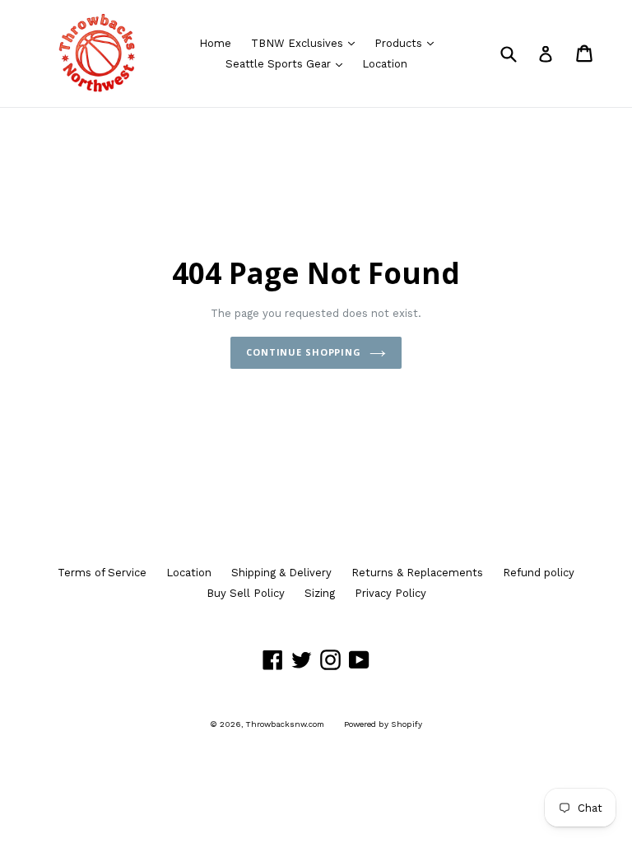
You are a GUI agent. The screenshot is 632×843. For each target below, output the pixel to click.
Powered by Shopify (383, 724)
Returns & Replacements (417, 572)
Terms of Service (102, 572)
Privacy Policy (390, 593)
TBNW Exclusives (307, 42)
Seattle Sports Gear (288, 63)
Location (384, 64)
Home (215, 43)
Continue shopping (303, 352)
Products (408, 42)
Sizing (319, 593)
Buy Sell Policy (246, 593)
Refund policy (538, 572)
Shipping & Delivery (281, 572)
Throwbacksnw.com (285, 724)
